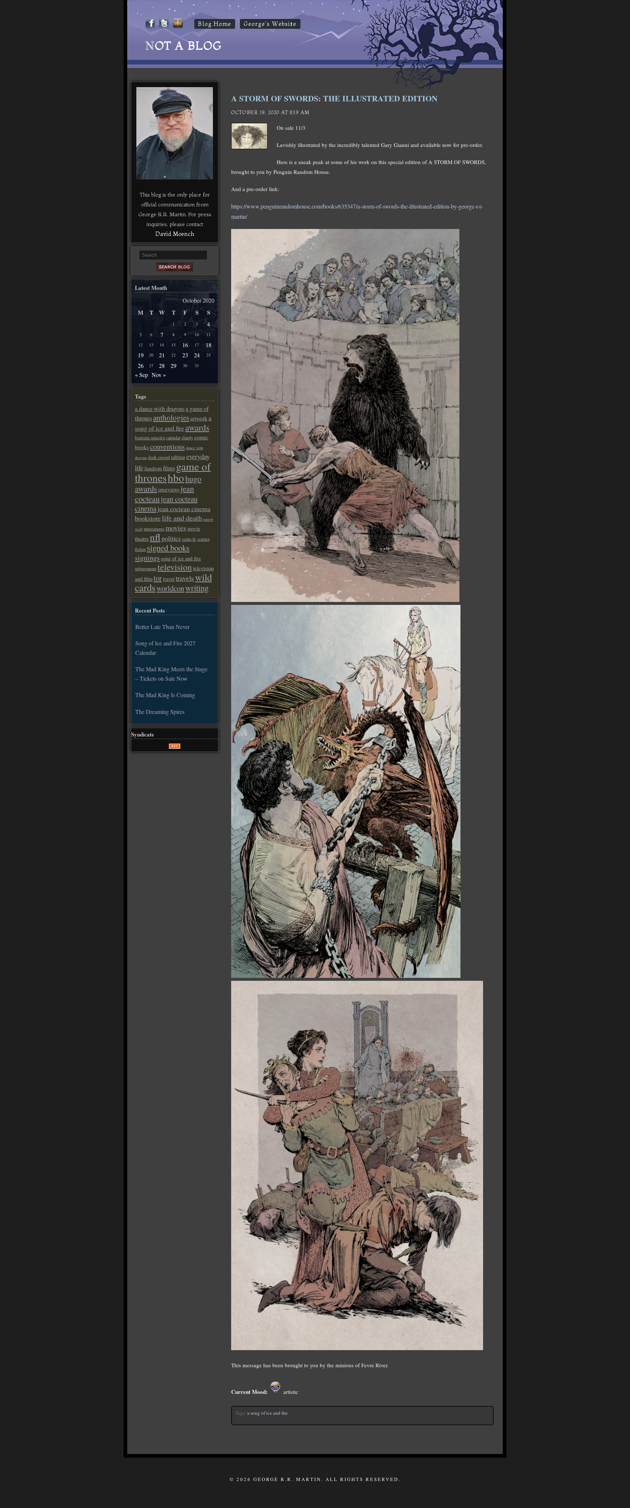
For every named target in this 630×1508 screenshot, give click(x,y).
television (175, 567)
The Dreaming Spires (159, 711)
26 (141, 365)
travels (185, 578)
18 (208, 345)
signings (147, 558)
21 (162, 355)
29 (173, 365)
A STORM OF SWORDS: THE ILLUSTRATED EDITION (336, 98)
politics (171, 538)
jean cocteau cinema (166, 503)
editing (178, 457)
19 (141, 355)
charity (187, 437)
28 (162, 365)
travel (169, 579)
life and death (182, 518)
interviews (168, 489)
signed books (168, 547)
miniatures (154, 528)
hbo (176, 477)
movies (176, 528)
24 (197, 355)
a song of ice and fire (267, 1413)
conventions (167, 446)
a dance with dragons (159, 409)
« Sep (141, 374)
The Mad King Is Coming (165, 695)
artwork (198, 418)
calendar (173, 437)
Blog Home (215, 23)
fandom (153, 468)
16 (185, 345)
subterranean (145, 568)
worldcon (170, 588)
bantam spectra (150, 437)
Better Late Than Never (162, 626)
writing (197, 587)
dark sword (159, 457)
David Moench (174, 233)
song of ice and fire (181, 558)
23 (185, 355)
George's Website (270, 23)
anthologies (171, 417)
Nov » (159, 374)
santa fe (189, 539)
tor (157, 578)
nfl (155, 537)
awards (197, 427)
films (169, 468)
